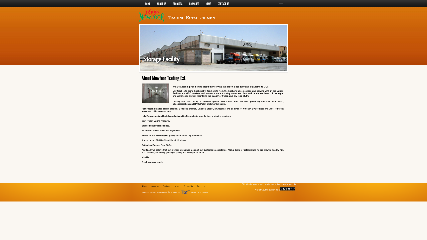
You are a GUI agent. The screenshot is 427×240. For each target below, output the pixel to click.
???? (281, 4)
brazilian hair (273, 190)
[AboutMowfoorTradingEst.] (164, 78)
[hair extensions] (185, 192)
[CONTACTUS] (223, 4)
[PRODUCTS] (177, 4)
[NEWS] (208, 4)
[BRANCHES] (194, 4)
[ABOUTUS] (161, 4)
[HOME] (147, 4)
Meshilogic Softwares (199, 192)
